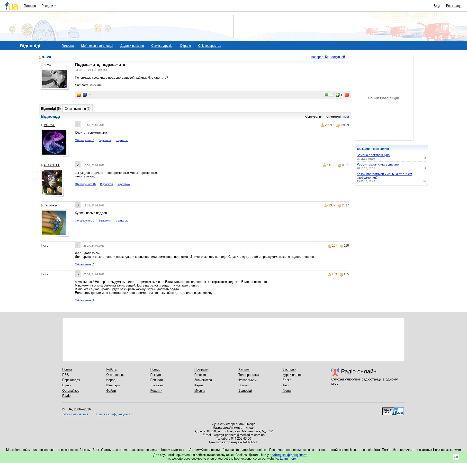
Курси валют (291, 375)
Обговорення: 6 (84, 140)
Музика (199, 390)
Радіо (66, 396)
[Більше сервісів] (90, 95)
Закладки (289, 369)
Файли (111, 390)
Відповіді (245, 390)
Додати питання (132, 45)
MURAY (49, 125)
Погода (155, 375)
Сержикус (51, 205)
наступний (337, 57)
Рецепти (156, 390)
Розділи (47, 6)
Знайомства (203, 380)
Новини (243, 385)
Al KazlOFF (52, 165)
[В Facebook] (85, 95)
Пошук (155, 369)
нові (346, 116)
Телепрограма (248, 375)
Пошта (67, 369)
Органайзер (70, 390)
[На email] (79, 95)
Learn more (288, 458)
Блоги (286, 380)
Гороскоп (200, 375)
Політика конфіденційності (113, 414)
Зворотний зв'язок (75, 414)
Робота (111, 369)
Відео (66, 385)
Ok (456, 457)
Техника (103, 69)
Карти (198, 385)
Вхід (437, 6)
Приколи (156, 380)
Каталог (244, 369)
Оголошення (115, 375)
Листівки (156, 385)
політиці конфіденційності (288, 455)
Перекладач (71, 380)
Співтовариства (209, 45)
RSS (65, 375)
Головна (30, 6)
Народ (111, 380)
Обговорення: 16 (85, 184)
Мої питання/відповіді (97, 45)
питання (381, 148)
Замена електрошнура (373, 155)
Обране (185, 45)
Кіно (285, 385)
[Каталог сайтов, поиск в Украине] (393, 409)
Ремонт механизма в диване (378, 164)
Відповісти (105, 140)
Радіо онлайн (359, 371)
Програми (201, 369)
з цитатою (122, 140)
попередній (319, 57)
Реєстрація (454, 6)
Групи (286, 390)
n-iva (46, 57)
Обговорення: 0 (84, 220)
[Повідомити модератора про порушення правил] (347, 95)
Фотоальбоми (248, 380)
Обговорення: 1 (84, 300)
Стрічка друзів (161, 45)
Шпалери (113, 385)
